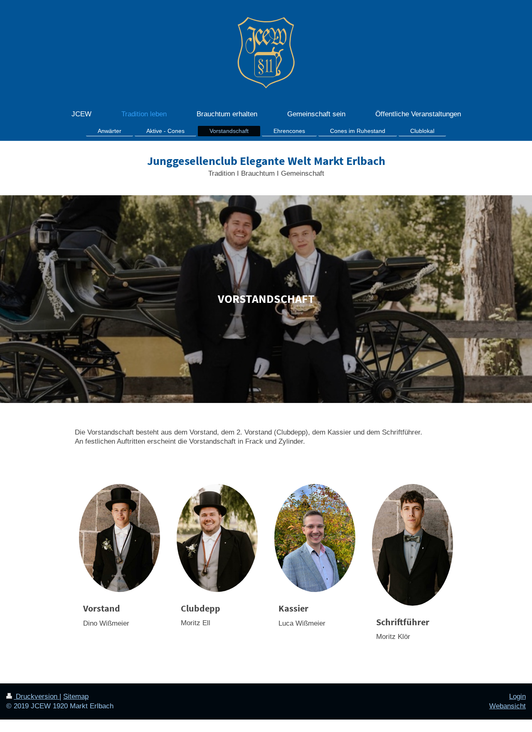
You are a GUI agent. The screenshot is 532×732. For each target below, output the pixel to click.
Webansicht (507, 706)
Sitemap (76, 696)
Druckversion (36, 696)
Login (517, 696)
